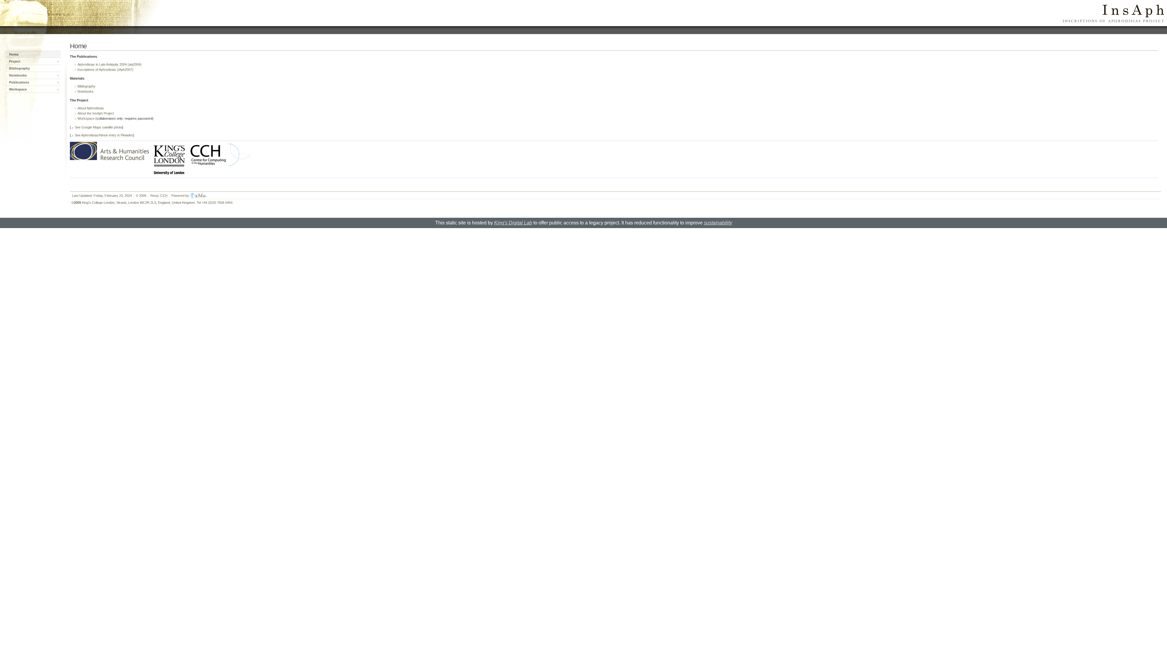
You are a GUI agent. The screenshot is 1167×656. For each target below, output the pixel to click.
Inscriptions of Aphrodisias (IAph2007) (105, 69)
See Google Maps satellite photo (98, 127)
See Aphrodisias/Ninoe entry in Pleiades (104, 135)
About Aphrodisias (90, 108)
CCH (163, 195)
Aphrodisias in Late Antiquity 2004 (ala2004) (109, 64)
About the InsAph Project (95, 113)
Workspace (86, 118)
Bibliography (86, 86)
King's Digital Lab (513, 222)
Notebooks (85, 91)
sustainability (718, 222)
